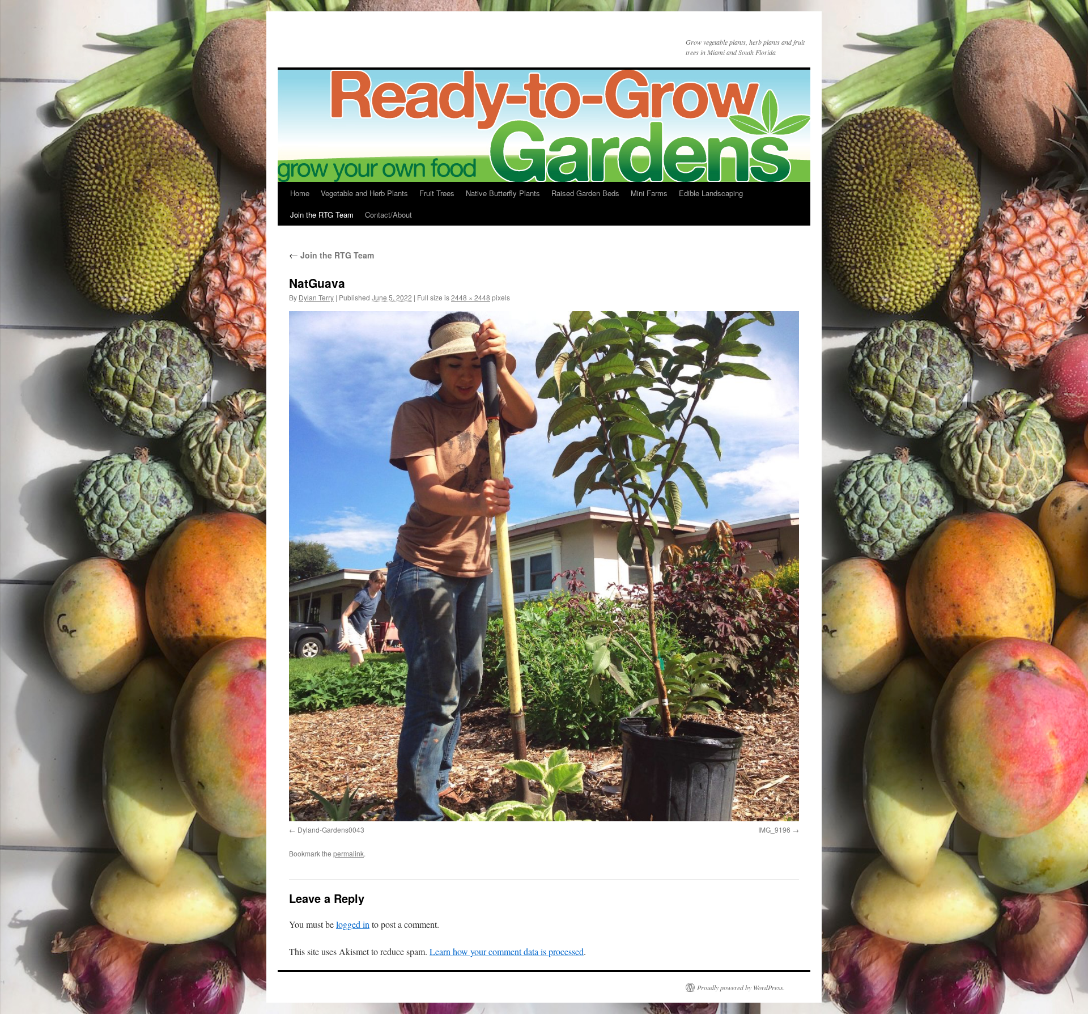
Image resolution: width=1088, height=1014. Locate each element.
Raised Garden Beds (585, 193)
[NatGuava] (544, 566)
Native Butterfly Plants (503, 193)
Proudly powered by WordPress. (741, 987)
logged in (352, 924)
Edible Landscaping (711, 193)
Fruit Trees (436, 193)
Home (299, 193)
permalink (348, 853)
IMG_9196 (774, 829)
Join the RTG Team (322, 214)
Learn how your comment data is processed (507, 951)
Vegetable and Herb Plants (364, 193)
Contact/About (388, 214)
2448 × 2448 (470, 297)
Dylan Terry (316, 297)
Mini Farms (649, 193)
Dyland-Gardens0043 (331, 829)
